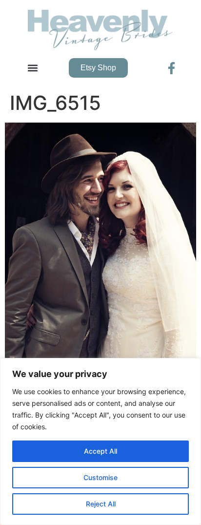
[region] (100, 441)
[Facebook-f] (171, 68)
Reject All (101, 504)
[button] (32, 68)
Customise (100, 477)
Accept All (100, 451)
